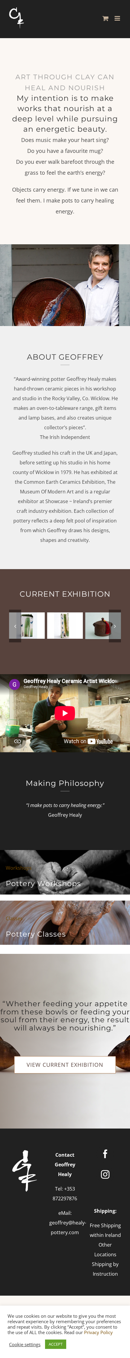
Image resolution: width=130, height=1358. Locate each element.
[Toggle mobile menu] (118, 18)
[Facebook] (105, 1154)
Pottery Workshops (43, 883)
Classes (14, 918)
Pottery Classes (36, 933)
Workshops (19, 868)
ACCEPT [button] (56, 1344)
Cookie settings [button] (25, 1344)
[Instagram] (105, 1174)
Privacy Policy (98, 1332)
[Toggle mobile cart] (105, 18)
